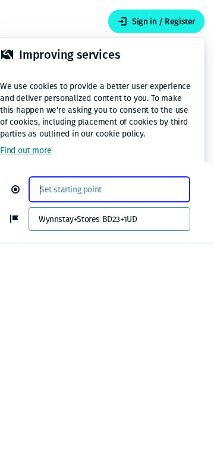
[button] (20, 189)
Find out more (25, 150)
